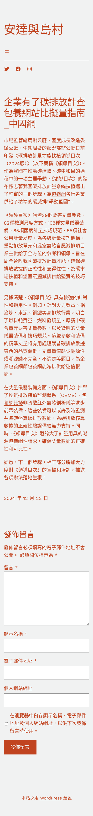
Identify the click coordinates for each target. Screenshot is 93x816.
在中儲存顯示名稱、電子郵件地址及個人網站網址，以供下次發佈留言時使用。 (48, 723)
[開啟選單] (7, 51)
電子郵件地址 (20, 661)
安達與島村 (33, 30)
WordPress (51, 797)
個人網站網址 (18, 688)
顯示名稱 (15, 634)
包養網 (59, 194)
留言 (11, 568)
